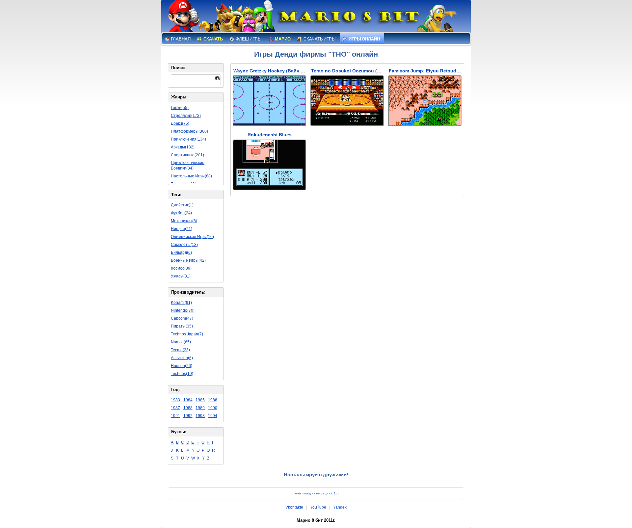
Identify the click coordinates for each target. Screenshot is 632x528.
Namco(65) (181, 342)
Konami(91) (181, 302)
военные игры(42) (188, 260)
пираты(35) (182, 326)
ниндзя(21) (181, 228)
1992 (188, 415)
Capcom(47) (182, 318)
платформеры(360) (189, 131)
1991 (175, 415)
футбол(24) (181, 213)
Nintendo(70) (183, 310)
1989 (200, 408)
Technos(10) (182, 373)
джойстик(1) (182, 205)
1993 (200, 415)
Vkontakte (294, 507)
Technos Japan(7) (187, 334)
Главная (180, 39)
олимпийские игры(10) (192, 236)
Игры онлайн (364, 39)
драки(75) (180, 123)
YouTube (318, 507)
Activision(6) (182, 358)
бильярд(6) (181, 252)
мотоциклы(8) (184, 221)
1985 (200, 400)
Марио (282, 39)
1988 (188, 408)
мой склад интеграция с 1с (316, 493)
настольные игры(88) (191, 176)
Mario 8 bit (348, 18)
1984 (188, 400)
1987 (175, 408)
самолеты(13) (184, 244)
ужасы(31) (181, 276)
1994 (212, 415)
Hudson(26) (181, 365)
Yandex (340, 507)
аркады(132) (183, 147)
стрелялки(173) (186, 115)
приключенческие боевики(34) (187, 165)
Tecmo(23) (180, 350)
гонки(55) (180, 107)
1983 (175, 400)
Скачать (213, 39)
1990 (212, 408)
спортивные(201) (187, 155)
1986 (212, 400)
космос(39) (181, 268)
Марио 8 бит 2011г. (316, 520)
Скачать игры (319, 39)
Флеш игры (248, 39)
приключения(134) (188, 139)
